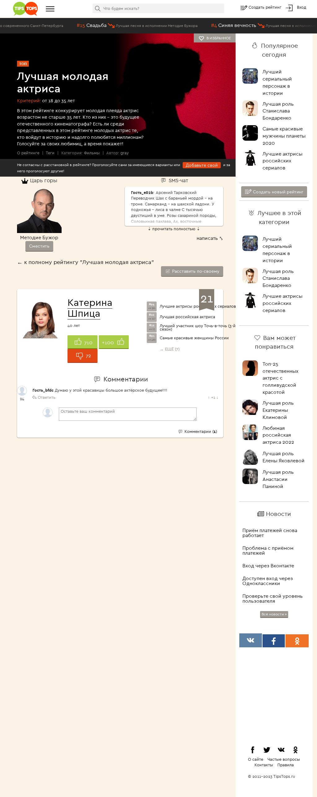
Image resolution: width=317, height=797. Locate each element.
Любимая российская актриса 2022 (278, 435)
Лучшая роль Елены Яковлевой (284, 457)
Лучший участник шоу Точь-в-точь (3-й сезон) (198, 327)
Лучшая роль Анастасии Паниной (278, 479)
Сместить (39, 246)
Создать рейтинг (266, 7)
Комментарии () (200, 431)
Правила (285, 764)
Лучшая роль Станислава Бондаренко (278, 111)
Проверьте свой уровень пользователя (272, 598)
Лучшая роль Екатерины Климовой (278, 410)
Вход (301, 7)
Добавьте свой (202, 165)
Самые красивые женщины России (194, 338)
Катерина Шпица (89, 307)
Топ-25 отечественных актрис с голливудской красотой (280, 378)
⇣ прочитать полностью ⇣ (174, 228)
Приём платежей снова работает (269, 532)
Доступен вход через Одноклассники (267, 580)
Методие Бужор (39, 237)
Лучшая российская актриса (187, 317)
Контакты (263, 764)
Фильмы (92, 152)
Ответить (46, 397)
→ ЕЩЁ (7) (170, 348)
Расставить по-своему (195, 271)
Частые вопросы (283, 759)
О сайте (255, 759)
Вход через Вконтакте (268, 565)
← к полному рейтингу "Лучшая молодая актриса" (85, 262)
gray (124, 152)
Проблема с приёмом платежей (267, 550)
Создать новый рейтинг (277, 192)
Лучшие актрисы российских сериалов (198, 306)
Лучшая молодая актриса (62, 82)
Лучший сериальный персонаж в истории (277, 82)
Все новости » (274, 614)
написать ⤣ (210, 238)
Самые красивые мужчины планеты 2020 (284, 135)
